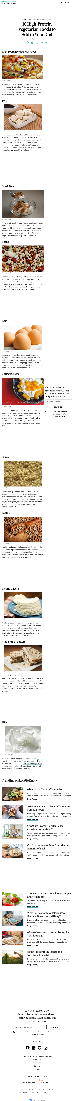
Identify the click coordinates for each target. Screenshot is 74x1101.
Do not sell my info (24, 1090)
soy (38, 758)
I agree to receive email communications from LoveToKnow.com (60, 414)
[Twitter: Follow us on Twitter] (34, 1048)
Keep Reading (32, 799)
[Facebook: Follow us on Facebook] (28, 1048)
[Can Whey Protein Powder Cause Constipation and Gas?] (12, 831)
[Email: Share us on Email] (41, 42)
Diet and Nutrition (26, 19)
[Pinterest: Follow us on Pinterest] (40, 1048)
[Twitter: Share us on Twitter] (32, 42)
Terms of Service (48, 1090)
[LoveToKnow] (27, 1081)
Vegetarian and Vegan (39, 19)
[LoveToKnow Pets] (46, 1081)
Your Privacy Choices (39, 1100)
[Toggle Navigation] (71, 2)
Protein (50, 19)
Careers (37, 1066)
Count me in (58, 407)
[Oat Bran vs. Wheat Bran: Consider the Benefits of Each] (12, 851)
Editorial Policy (37, 1063)
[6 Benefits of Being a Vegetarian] (12, 794)
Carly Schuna (38, 39)
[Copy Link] (46, 42)
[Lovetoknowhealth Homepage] (8, 2)
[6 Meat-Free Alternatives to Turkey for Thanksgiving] (12, 938)
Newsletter (37, 1059)
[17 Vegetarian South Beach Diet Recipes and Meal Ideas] (12, 899)
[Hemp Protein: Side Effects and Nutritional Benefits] (12, 957)
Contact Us (37, 1069)
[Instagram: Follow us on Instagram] (46, 1048)
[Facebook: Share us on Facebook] (27, 42)
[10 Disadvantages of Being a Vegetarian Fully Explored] (12, 812)
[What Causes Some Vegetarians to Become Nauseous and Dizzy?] (12, 918)
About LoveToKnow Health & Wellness (37, 1056)
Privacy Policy (36, 1090)
